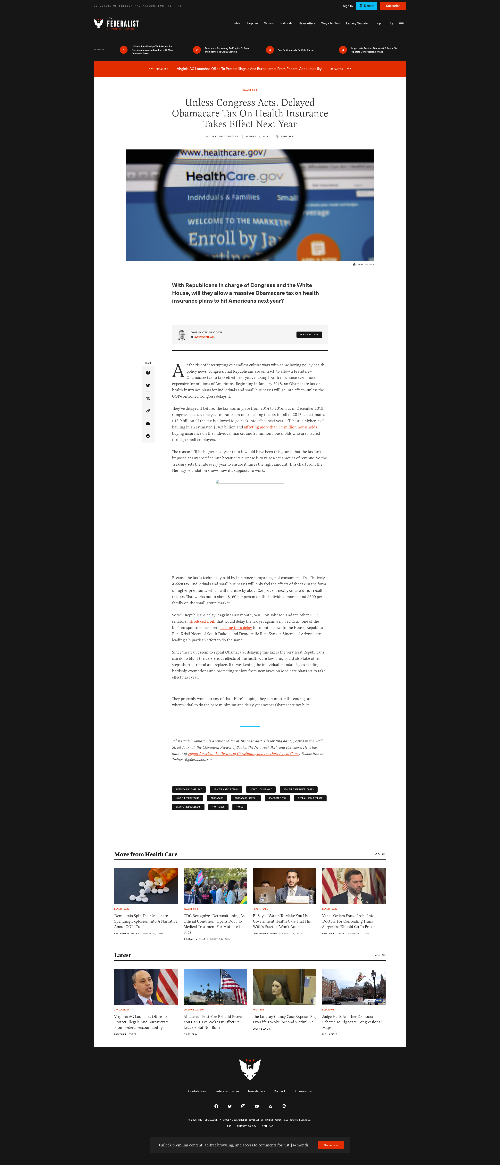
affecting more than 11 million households (280, 427)
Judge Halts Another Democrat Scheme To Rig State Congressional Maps (352, 1022)
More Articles (309, 334)
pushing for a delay (235, 627)
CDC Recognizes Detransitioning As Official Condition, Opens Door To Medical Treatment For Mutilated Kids (214, 924)
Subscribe (393, 6)
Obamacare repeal (246, 798)
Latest (122, 955)
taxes (239, 807)
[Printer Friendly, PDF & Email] (148, 436)
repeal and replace (310, 798)
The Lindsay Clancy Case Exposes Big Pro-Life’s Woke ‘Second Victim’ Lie (284, 1019)
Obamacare (217, 798)
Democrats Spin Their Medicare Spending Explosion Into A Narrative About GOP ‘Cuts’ (145, 921)
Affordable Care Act (189, 789)
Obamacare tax (277, 798)
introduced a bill (201, 621)
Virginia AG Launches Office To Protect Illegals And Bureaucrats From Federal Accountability (141, 1022)
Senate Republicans (188, 807)
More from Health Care (146, 854)
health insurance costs (299, 789)
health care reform (226, 789)
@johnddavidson (204, 337)
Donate (369, 6)
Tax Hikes (218, 807)
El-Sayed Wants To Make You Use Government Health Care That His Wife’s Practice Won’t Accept (282, 921)
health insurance (261, 789)
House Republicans (187, 798)
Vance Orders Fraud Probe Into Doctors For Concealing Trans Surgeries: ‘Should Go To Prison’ (349, 921)
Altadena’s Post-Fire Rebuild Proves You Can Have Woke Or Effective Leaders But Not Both (213, 1022)
